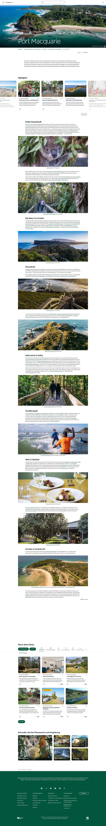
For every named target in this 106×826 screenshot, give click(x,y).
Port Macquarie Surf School (46, 455)
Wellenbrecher (51, 416)
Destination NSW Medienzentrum (67, 805)
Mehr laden (21, 721)
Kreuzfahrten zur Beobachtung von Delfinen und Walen (40, 413)
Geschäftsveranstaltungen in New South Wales (70, 801)
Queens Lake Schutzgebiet (54, 180)
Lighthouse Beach (49, 310)
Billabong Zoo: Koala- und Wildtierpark (67, 130)
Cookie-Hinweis (20, 802)
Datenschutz (20, 800)
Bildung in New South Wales (54, 802)
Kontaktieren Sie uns (22, 795)
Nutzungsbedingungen (22, 805)
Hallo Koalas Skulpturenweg (58, 171)
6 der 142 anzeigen (22, 652)
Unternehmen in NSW (53, 800)
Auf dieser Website (37, 793)
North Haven (65, 180)
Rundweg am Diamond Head (72, 223)
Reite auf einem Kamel (56, 419)
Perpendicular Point (50, 262)
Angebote (35, 807)
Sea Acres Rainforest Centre (49, 406)
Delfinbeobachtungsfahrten (52, 227)
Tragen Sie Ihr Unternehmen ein (55, 798)
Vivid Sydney (67, 808)
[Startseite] (9, 2)
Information (51, 793)
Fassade (56, 421)
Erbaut (33, 317)
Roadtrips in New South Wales (39, 800)
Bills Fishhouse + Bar (65, 465)
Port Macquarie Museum (44, 361)
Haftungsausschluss (22, 798)
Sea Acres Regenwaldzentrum (32, 364)
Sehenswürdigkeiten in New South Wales (32, 49)
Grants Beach (49, 276)
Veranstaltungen (29, 769)
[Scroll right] (86, 649)
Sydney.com (66, 795)
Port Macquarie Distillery (31, 510)
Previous (82, 114)
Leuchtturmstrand (45, 315)
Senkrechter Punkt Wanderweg (56, 223)
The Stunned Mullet (50, 504)
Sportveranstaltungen (55, 371)
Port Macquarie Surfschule (65, 314)
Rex (62, 595)
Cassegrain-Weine (31, 507)
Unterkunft (20, 769)
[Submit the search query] (42, 2)
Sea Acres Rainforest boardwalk (49, 214)
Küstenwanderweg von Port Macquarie (71, 176)
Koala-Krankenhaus (29, 127)
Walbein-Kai (64, 468)
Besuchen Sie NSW (22, 793)
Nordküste (44, 49)
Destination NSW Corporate (70, 798)
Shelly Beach (71, 276)
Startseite (20, 49)
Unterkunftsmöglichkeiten (50, 551)
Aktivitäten (24, 769)
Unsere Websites (68, 793)
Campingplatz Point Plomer (37, 587)
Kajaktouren (62, 413)
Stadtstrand (42, 276)
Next (85, 114)
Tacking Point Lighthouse (50, 351)
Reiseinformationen (52, 795)
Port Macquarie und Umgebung (54, 49)
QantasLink (28, 595)
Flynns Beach (63, 276)
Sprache (84, 793)
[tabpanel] (53, 24)
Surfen (54, 314)
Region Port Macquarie (32, 269)
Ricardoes (74, 418)
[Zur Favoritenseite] (103, 2)
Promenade (63, 178)
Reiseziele (35, 795)
